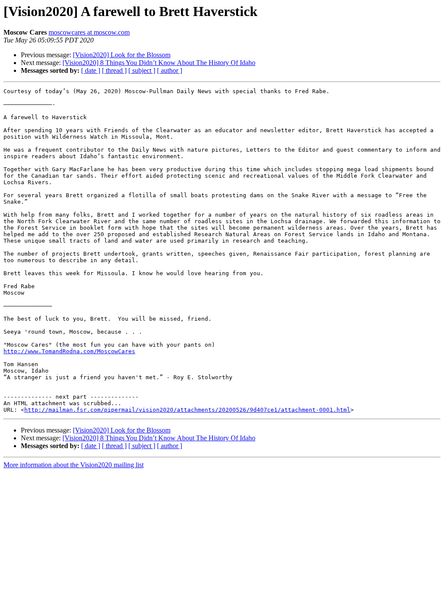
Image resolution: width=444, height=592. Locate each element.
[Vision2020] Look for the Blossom (121, 55)
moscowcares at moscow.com (89, 32)
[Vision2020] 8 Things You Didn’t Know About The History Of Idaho (158, 62)
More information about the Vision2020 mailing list (73, 464)
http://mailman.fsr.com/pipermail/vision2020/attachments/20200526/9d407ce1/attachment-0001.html (187, 410)
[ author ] (169, 70)
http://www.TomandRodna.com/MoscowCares (69, 351)
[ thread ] (114, 70)
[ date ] (90, 70)
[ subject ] (141, 70)
